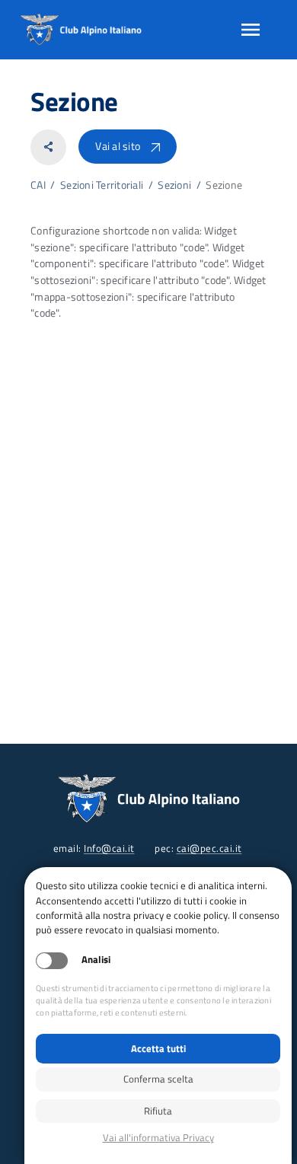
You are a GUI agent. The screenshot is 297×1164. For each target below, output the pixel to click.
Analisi (95, 959)
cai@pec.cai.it (209, 848)
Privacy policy (158, 1138)
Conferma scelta (158, 1078)
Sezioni (174, 185)
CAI (38, 185)
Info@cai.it (109, 848)
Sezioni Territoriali (101, 185)
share (48, 147)
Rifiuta (158, 1110)
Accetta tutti (158, 1048)
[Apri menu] (250, 30)
